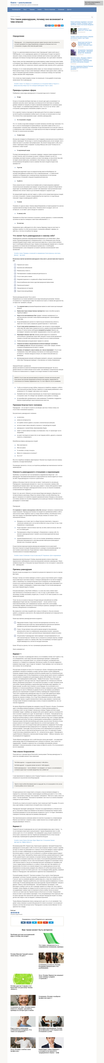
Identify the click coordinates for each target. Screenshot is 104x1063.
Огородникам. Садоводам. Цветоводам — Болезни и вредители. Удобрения (85, 51)
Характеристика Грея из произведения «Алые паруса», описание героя (85, 44)
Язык (25, 9)
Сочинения (61, 9)
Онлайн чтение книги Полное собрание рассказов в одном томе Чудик (82, 37)
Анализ (39, 9)
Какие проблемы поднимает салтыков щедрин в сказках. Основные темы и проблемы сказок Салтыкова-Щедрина (82, 23)
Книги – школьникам (21, 2)
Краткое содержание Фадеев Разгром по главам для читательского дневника (82, 68)
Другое (69, 9)
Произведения (16, 9)
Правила (32, 9)
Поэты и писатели (50, 9)
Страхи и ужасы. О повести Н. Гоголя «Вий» (85, 29)
